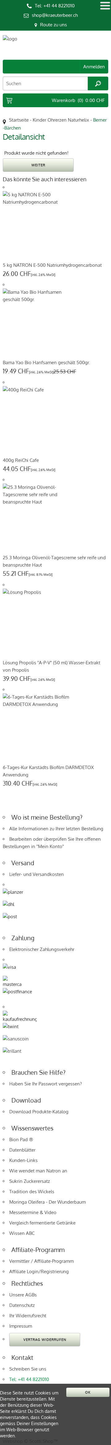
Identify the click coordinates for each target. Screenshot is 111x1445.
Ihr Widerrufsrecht (27, 1316)
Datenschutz (22, 1305)
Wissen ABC (22, 1233)
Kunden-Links (23, 1160)
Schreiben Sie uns (27, 1369)
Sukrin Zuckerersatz (29, 1181)
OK (88, 1392)
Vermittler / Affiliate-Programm (41, 1261)
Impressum (20, 1326)
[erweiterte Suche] (98, 83)
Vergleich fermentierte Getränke (42, 1223)
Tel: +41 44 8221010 (55, 6)
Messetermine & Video (32, 1212)
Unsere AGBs (23, 1295)
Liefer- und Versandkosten (36, 874)
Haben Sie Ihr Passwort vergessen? (45, 1084)
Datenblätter (22, 1150)
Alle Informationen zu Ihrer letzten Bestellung (56, 829)
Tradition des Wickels (31, 1191)
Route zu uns (53, 25)
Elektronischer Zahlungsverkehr (41, 949)
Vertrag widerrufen (44, 1339)
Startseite (19, 120)
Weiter (38, 165)
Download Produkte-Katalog (38, 1112)
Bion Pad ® (21, 1139)
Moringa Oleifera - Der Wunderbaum (47, 1202)
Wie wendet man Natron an (38, 1171)
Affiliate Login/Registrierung (39, 1271)
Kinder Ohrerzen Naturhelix (61, 120)
